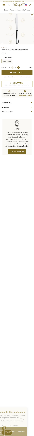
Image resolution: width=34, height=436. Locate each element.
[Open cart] (30, 5)
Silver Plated (7, 61)
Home (6, 10)
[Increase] (18, 67)
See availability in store (25, 95)
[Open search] (9, 5)
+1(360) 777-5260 (17, 83)
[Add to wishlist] (32, 15)
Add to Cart (18, 72)
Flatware (12, 10)
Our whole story (17, 151)
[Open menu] (4, 5)
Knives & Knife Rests (23, 10)
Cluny (4, 47)
